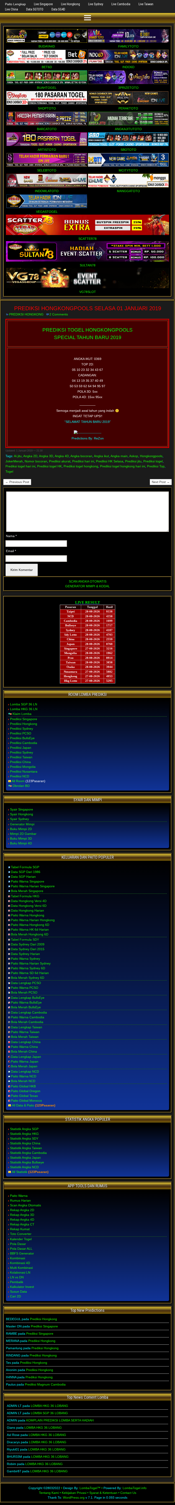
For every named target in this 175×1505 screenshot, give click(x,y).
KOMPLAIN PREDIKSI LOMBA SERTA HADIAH (60, 1420)
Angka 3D (46, 456)
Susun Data (18, 1291)
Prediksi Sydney (21, 728)
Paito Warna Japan (24, 1061)
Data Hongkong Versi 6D (28, 905)
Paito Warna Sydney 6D (28, 968)
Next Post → (161, 482)
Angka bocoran (81, 456)
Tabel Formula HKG (25, 896)
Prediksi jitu (133, 461)
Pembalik (16, 1282)
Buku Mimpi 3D (21, 838)
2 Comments (58, 314)
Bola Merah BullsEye (26, 1007)
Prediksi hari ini (83, 461)
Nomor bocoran (36, 461)
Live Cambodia (120, 4)
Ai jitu (18, 456)
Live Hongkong (70, 4)
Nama (11, 536)
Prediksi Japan (20, 747)
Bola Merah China (24, 1051)
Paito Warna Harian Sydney (31, 963)
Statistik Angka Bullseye (27, 1162)
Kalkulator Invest (22, 1287)
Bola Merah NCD (23, 1081)
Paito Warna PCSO (24, 987)
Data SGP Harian (23, 876)
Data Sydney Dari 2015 (27, 949)
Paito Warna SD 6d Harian (30, 973)
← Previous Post (17, 482)
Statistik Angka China (25, 1143)
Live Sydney (95, 4)
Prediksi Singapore (23, 719)
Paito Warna (19, 1196)
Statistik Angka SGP (24, 1129)
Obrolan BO (21, 786)
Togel (9, 471)
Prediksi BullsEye (22, 738)
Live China (11, 9)
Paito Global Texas (24, 1096)
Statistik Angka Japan (25, 1157)
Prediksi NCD (19, 776)
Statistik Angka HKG (24, 1134)
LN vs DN (17, 1277)
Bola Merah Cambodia (27, 1022)
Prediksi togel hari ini (20, 466)
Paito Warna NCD (23, 1076)
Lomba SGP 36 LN (23, 704)
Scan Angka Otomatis (25, 1205)
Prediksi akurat (59, 461)
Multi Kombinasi (21, 1267)
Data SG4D (58, 9)
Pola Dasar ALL (21, 1248)
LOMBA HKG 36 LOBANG (49, 1406)
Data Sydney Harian (25, 954)
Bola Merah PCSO (24, 992)
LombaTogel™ (90, 1488)
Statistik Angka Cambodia (28, 1153)
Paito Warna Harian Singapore (33, 886)
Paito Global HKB (23, 1086)
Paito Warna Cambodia (27, 1017)
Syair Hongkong (21, 814)
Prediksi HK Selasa (109, 461)
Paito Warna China (24, 1047)
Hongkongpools (151, 456)
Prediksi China (20, 762)
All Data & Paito (23, 1105)
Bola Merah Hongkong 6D (29, 934)
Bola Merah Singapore (27, 891)
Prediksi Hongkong (23, 724)
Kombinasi (17, 1258)
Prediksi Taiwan (21, 757)
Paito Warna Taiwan (25, 1032)
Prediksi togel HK (49, 466)
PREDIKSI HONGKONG (26, 314)
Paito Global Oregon (25, 1091)
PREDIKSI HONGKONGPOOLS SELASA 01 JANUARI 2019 (87, 308)
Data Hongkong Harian (27, 910)
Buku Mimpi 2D (21, 829)
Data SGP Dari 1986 (25, 872)
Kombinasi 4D (20, 1263)
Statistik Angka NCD (24, 1167)
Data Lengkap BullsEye (27, 997)
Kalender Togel (21, 1239)
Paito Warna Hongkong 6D (30, 925)
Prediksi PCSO (20, 733)
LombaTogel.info (135, 1488)
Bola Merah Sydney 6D (27, 977)
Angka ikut (101, 456)
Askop (133, 456)
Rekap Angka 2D (22, 1210)
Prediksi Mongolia (23, 767)
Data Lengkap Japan (26, 1057)
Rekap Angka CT (22, 1224)
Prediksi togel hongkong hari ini (122, 466)
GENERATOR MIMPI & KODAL (87, 586)
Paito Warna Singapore (27, 881)
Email (11, 551)
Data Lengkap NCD (25, 1071)
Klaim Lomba (22, 714)
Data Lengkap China (26, 1042)
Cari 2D (15, 1296)
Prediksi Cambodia (23, 743)
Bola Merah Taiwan (25, 1037)
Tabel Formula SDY (25, 939)
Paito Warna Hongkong (27, 915)
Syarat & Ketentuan (103, 1493)
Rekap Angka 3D (22, 1215)
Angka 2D (30, 456)
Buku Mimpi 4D (21, 843)
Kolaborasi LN (20, 1272)
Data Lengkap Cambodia (29, 1012)
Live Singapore (43, 4)
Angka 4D (62, 456)
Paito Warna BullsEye (26, 1002)
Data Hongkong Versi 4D (28, 901)
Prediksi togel (153, 461)
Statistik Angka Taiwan (26, 1148)
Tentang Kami (49, 1493)
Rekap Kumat (20, 1229)
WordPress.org (74, 1497)
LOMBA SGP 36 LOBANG (49, 1413)
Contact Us (128, 1493)
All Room (18, 781)
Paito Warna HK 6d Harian (30, 929)
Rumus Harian (20, 1200)
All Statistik (19, 1172)
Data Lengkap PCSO (26, 983)
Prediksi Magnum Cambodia (45, 1384)
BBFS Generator (22, 1253)
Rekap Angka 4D (22, 1219)
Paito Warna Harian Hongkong (33, 920)
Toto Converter (20, 1234)
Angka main (119, 456)
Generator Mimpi (22, 824)
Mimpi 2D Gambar (23, 834)
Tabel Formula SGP (25, 867)
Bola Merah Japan (24, 1066)
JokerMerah (14, 461)
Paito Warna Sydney (25, 958)
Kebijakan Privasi (74, 1493)
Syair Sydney (19, 819)
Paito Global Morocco (26, 1100)
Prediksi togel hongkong (81, 466)
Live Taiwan (146, 4)
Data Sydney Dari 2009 (27, 944)
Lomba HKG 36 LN (23, 709)
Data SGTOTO (34, 9)
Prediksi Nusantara (23, 771)
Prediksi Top (156, 466)
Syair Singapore (21, 809)
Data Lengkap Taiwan (26, 1027)
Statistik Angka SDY (24, 1138)
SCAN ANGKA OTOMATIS (87, 581)
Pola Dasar (18, 1244)
